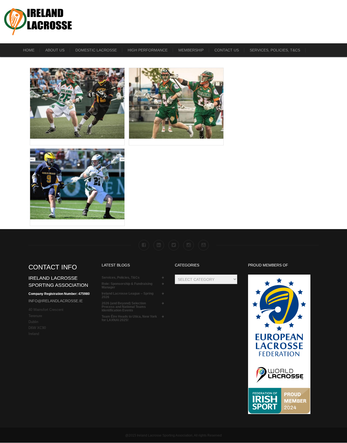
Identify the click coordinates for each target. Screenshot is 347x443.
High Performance (148, 50)
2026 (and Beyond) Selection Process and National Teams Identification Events (124, 307)
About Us (55, 50)
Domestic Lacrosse (96, 50)
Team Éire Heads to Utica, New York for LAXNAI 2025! (129, 318)
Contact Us (226, 50)
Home (28, 50)
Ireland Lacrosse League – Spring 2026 (127, 295)
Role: (127, 285)
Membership (191, 50)
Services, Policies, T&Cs (275, 50)
